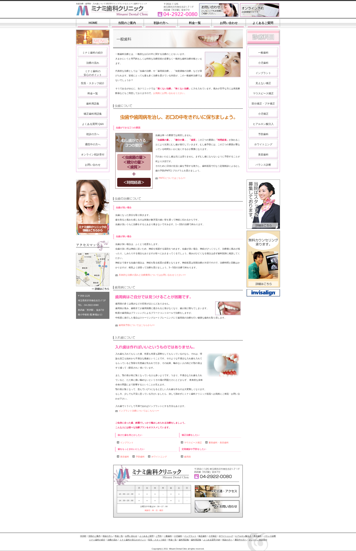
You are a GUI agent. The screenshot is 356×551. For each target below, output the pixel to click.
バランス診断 (263, 164)
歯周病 (187, 456)
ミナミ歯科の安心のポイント (133, 540)
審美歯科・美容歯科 (219, 442)
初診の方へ (161, 22)
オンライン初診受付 (92, 154)
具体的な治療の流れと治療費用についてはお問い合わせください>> (152, 275)
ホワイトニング (159, 456)
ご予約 (159, 536)
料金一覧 (195, 22)
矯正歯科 (202, 536)
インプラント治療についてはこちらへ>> (139, 410)
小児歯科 (263, 62)
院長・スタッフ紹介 (92, 83)
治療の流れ (92, 62)
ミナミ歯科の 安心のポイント (93, 73)
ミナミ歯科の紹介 (92, 52)
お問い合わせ (229, 22)
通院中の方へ (92, 144)
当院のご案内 (127, 22)
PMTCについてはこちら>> (172, 178)
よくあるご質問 (263, 22)
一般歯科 (263, 52)
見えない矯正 (263, 83)
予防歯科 (140, 456)
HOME (93, 22)
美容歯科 (124, 456)
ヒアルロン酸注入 (263, 123)
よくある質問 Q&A (93, 123)
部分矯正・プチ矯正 (263, 103)
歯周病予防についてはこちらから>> (137, 325)
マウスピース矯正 (193, 442)
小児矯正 (263, 113)
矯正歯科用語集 (93, 113)
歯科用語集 (92, 103)
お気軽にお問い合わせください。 (170, 93)
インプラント (127, 442)
